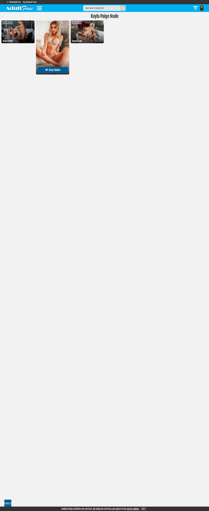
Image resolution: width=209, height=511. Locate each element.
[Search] (123, 8)
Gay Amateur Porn (30, 2)
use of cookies (133, 508)
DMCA (7, 503)
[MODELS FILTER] (195, 8)
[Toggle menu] (39, 8)
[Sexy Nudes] (52, 73)
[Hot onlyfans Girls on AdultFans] (19, 8)
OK (143, 509)
